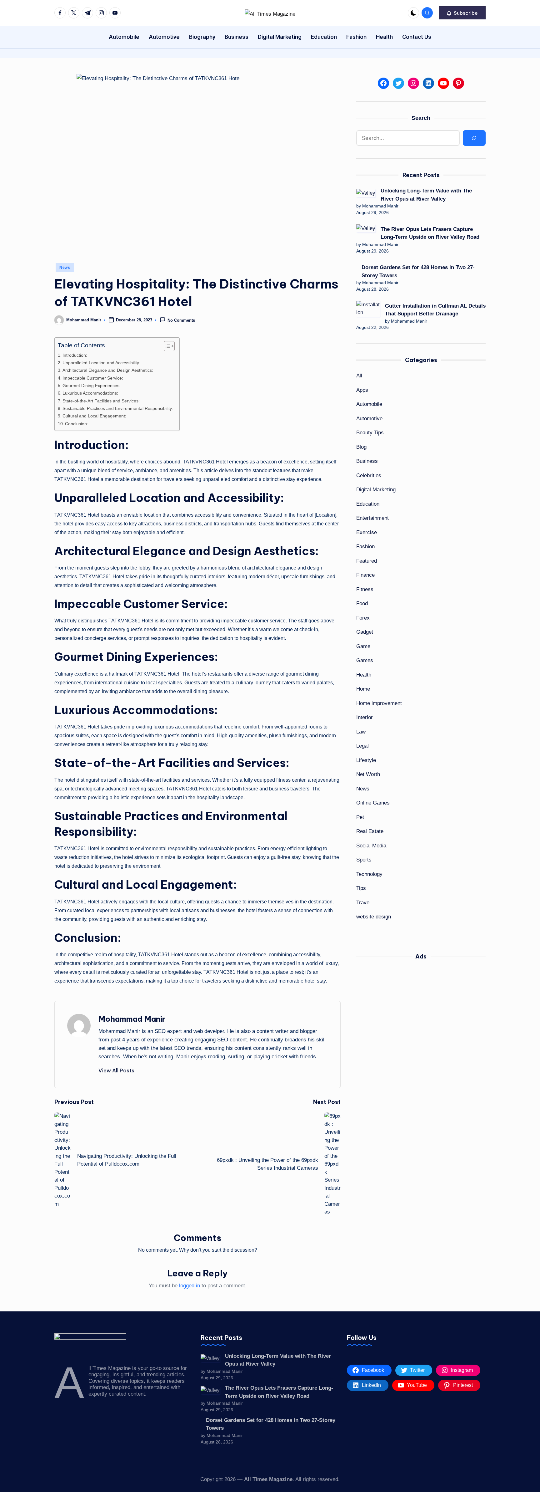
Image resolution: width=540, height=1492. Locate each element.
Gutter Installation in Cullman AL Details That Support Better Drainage (435, 310)
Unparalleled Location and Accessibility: (101, 362)
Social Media (371, 846)
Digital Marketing (376, 490)
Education (367, 504)
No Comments (181, 320)
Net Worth (368, 774)
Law (361, 732)
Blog (361, 447)
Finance (365, 575)
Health (363, 675)
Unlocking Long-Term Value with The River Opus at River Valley (426, 195)
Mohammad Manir (131, 1019)
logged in (189, 1286)
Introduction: (74, 355)
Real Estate (369, 831)
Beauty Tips (370, 433)
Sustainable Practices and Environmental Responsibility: (117, 408)
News (64, 267)
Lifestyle (366, 760)
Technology (369, 874)
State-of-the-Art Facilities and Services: (101, 400)
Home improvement (379, 703)
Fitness (364, 589)
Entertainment (372, 518)
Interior (364, 717)
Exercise (366, 532)
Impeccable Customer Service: (92, 378)
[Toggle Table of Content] (166, 346)
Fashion (365, 546)
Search (421, 118)
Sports (364, 860)
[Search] (474, 138)
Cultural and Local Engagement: (94, 415)
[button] (462, 12)
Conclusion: (76, 423)
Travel (363, 903)
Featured (366, 561)
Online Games (373, 803)
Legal (362, 746)
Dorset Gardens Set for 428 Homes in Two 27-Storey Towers (418, 271)
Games (364, 660)
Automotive (369, 419)
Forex (363, 618)
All (359, 376)
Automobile (369, 404)
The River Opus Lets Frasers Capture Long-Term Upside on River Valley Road (430, 233)
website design (373, 917)
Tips (361, 888)
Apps (362, 390)
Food (362, 603)
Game (363, 646)
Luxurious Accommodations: (90, 393)
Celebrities (368, 475)
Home (363, 689)
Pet (360, 817)
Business (367, 461)
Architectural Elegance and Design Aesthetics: (107, 370)
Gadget (364, 632)
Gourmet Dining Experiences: (91, 385)
